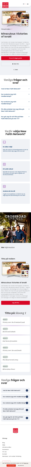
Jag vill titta (15, 303)
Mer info (16, 64)
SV (23, 4)
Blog (3, 442)
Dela (16, 69)
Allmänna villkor (6, 447)
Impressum (5, 449)
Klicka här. (26, 463)
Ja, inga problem (11, 465)
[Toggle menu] (28, 4)
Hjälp (3, 445)
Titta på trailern (5, 29)
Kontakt (4, 454)
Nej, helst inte (21, 465)
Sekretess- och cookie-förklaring (11, 456)
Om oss (4, 452)
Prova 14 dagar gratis (15, 58)
